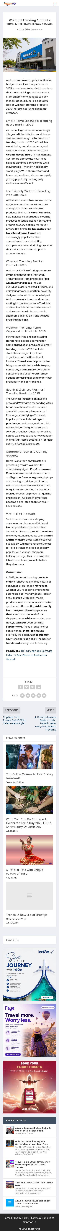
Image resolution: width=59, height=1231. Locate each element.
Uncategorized (42, 1175)
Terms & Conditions (42, 1218)
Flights (48, 1172)
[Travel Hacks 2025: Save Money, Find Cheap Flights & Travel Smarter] (10, 1164)
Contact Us (29, 1222)
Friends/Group (21, 1175)
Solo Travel (33, 1152)
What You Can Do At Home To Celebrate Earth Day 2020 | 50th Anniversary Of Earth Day (28, 823)
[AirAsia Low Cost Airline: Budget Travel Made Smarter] (10, 1202)
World (30, 1154)
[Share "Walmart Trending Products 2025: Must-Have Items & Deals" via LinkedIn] (39, 687)
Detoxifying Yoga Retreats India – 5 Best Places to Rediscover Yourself (29, 655)
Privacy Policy (21, 1218)
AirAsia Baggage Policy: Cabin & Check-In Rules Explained (33, 1129)
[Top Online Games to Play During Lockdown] (29, 757)
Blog (26, 1149)
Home (7, 1218)
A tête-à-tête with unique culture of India (24, 871)
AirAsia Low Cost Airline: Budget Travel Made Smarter (32, 1202)
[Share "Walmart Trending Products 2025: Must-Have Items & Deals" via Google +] (32, 687)
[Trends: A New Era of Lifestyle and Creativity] (29, 896)
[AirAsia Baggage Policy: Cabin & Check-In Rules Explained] (10, 1130)
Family (32, 1172)
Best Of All (42, 1147)
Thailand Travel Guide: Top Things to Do (34, 1184)
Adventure (32, 1147)
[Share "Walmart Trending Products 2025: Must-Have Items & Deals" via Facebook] (20, 687)
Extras (20, 29)
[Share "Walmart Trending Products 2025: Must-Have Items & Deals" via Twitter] (26, 687)
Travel (30, 1133)
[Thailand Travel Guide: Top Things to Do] (10, 1184)
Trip (25, 1154)
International (21, 1152)
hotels (46, 1149)
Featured (33, 1149)
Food (40, 1149)
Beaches (31, 1170)
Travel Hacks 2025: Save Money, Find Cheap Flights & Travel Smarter (32, 1164)
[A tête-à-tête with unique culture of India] (29, 850)
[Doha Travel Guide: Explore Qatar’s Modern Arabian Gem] (10, 1143)
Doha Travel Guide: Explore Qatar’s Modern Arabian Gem (31, 1143)
